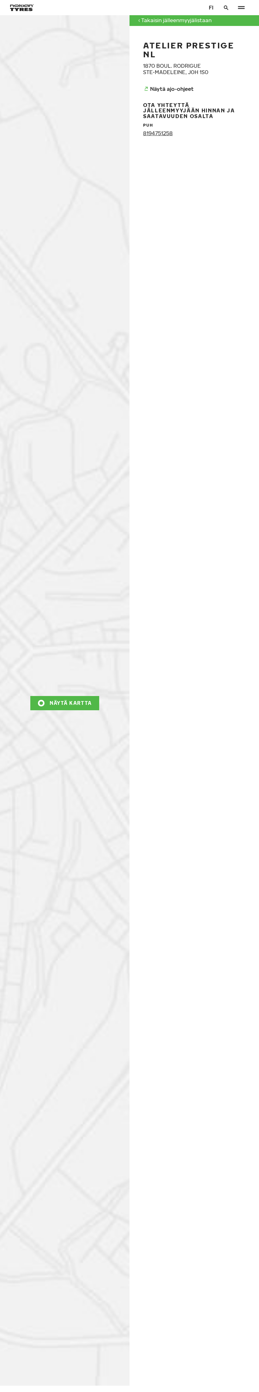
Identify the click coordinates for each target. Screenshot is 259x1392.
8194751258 (158, 133)
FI (211, 7)
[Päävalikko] (241, 7)
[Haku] (226, 7)
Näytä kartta (71, 703)
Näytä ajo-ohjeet (172, 88)
